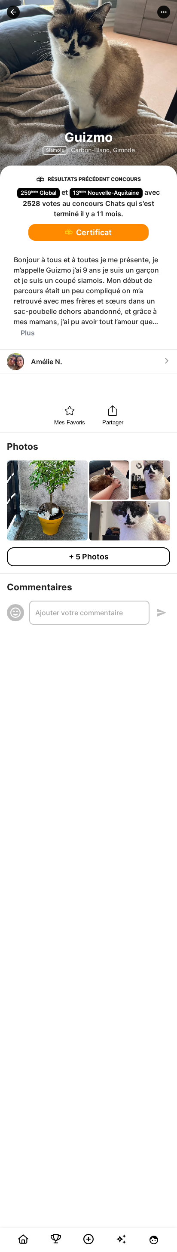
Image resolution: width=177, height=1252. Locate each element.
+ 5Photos (89, 556)
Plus (28, 332)
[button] (13, 12)
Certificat (94, 232)
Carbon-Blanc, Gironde (103, 149)
